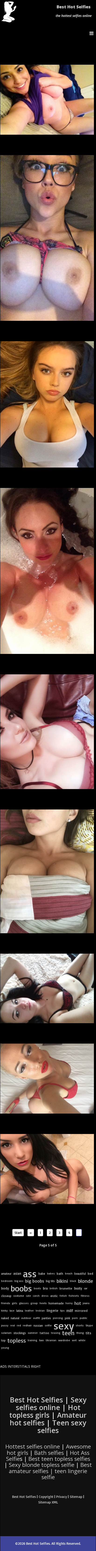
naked (5, 1318)
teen (68, 1333)
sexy (64, 1325)
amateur (6, 1273)
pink (67, 1318)
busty (78, 1288)
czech (36, 1295)
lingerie (52, 1310)
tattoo (44, 1333)
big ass (18, 1281)
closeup (6, 1296)
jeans (86, 1303)
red (19, 1325)
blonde (85, 1281)
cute (28, 1295)
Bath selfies (49, 1452)
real (12, 1325)
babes (51, 1273)
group (34, 1303)
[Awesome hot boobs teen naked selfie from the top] (47, 1169)
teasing (55, 1332)
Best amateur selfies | (50, 1471)
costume (18, 1295)
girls (14, 1303)
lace (12, 1310)
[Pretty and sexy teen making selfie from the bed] (47, 988)
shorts (80, 1325)
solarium (6, 1332)
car (85, 1288)
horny (68, 1303)
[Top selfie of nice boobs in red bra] (47, 731)
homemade (56, 1303)
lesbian (40, 1310)
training (32, 1340)
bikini (62, 1281)
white (82, 1340)
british (54, 1288)
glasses (24, 1303)
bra (45, 1288)
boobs (21, 1288)
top (3, 1340)
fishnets (74, 1295)
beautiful (80, 1273)
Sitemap (76, 1496)
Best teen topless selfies (59, 1458)
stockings (20, 1333)
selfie (48, 1325)
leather (29, 1310)
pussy (4, 1325)
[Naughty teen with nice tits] (47, 1079)
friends (5, 1303)
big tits (50, 1281)
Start (18, 1232)
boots (37, 1288)
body (5, 1288)
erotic (54, 1296)
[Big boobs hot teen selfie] (47, 238)
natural (15, 1318)
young (5, 1347)
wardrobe (64, 1340)
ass (30, 1273)
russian (38, 1325)
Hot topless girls (44, 1411)
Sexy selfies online (51, 1403)
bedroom (7, 1281)
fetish (63, 1295)
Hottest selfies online (32, 1446)
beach (68, 1273)
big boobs (34, 1281)
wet (74, 1340)
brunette (65, 1288)
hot (77, 1303)
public (83, 1318)
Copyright (46, 1496)
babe (41, 1273)
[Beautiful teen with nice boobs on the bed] (47, 404)
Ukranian (51, 1340)
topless (16, 1340)
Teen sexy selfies (62, 1426)
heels (43, 1303)
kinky (4, 1310)
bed (90, 1273)
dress (44, 1295)
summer (33, 1332)
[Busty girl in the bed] (47, 871)
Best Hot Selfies (74, 7)
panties (46, 1318)
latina (19, 1310)
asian (17, 1273)
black (73, 1281)
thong (80, 1332)
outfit (36, 1318)
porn (75, 1318)
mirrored (81, 1310)
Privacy (61, 1496)
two (41, 1340)
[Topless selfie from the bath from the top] (47, 571)
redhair (27, 1325)
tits (88, 1333)
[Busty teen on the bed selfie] (47, 100)
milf (69, 1310)
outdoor (26, 1318)
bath (60, 1273)
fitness (85, 1295)
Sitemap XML (48, 1502)
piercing (58, 1318)
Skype (89, 1325)
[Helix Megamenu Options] (92, 33)
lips (62, 1310)
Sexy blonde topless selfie (41, 1464)
